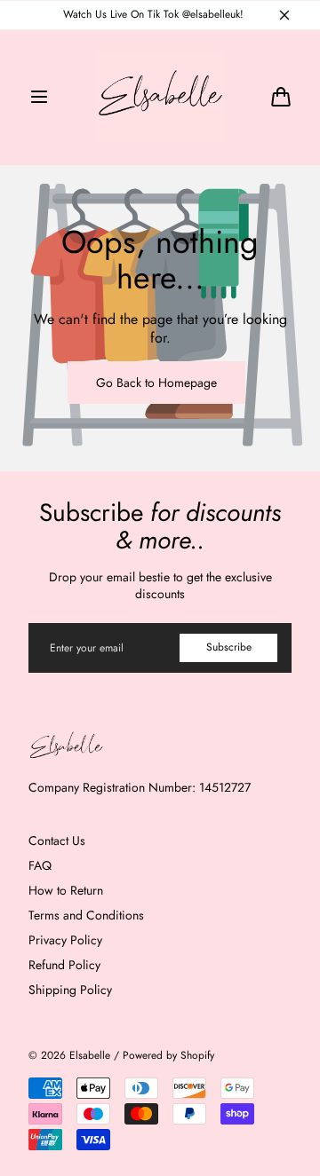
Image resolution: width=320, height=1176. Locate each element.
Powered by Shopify (168, 1056)
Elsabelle (89, 1056)
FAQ (40, 865)
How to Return (65, 890)
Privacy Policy (65, 940)
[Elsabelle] (160, 97)
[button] (39, 96)
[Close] (284, 15)
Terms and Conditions (86, 915)
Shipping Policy (70, 989)
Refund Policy (64, 965)
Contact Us (56, 840)
